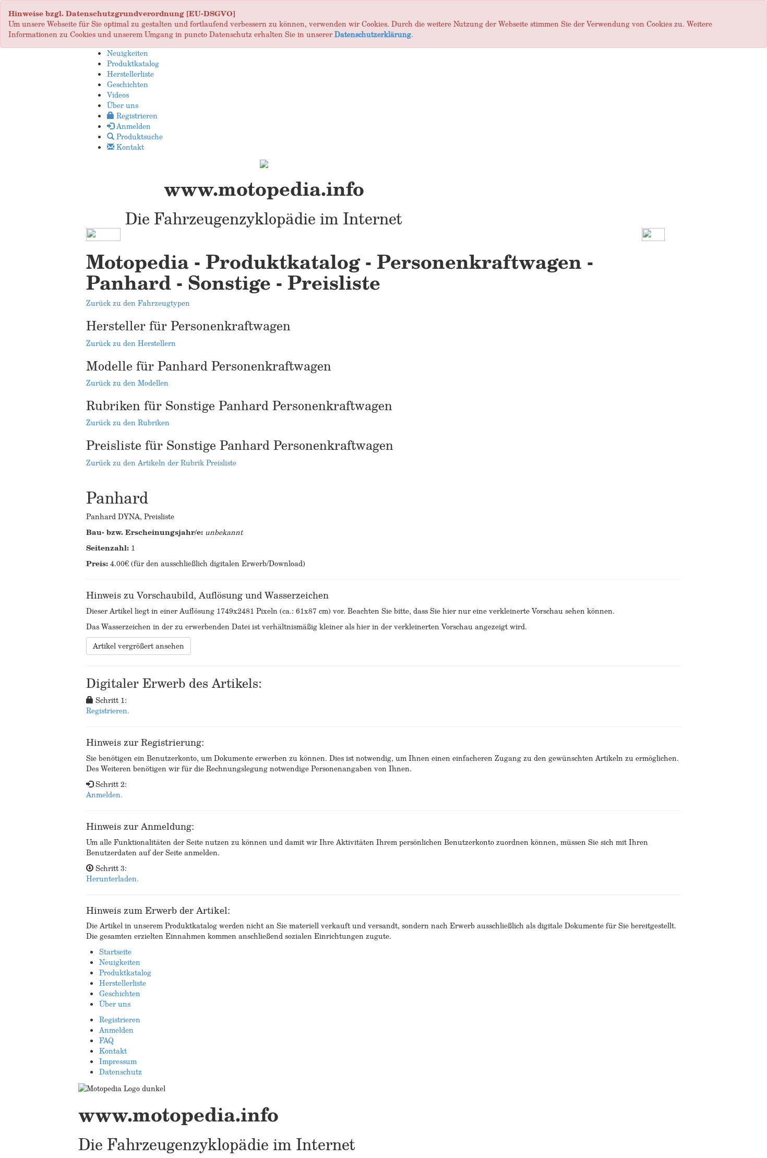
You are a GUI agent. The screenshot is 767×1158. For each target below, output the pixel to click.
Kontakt (113, 1050)
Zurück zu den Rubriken (128, 422)
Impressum (118, 1061)
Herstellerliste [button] (130, 73)
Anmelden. (104, 794)
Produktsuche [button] (138, 136)
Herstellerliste (122, 982)
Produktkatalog (125, 972)
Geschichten (119, 993)
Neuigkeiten (119, 962)
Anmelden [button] (132, 126)
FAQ (106, 1040)
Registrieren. (107, 710)
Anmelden (116, 1029)
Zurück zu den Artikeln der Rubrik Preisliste (161, 462)
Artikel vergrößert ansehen (138, 645)
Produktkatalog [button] (133, 63)
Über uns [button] (122, 105)
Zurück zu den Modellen (127, 382)
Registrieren (119, 1019)
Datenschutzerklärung (372, 34)
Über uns (114, 1003)
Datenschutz (120, 1071)
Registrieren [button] (136, 115)
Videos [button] (118, 94)
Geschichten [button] (127, 84)
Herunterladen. (112, 878)
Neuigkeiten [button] (127, 52)
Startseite (115, 951)
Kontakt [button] (129, 146)
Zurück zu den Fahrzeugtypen (138, 302)
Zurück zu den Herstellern (131, 343)
